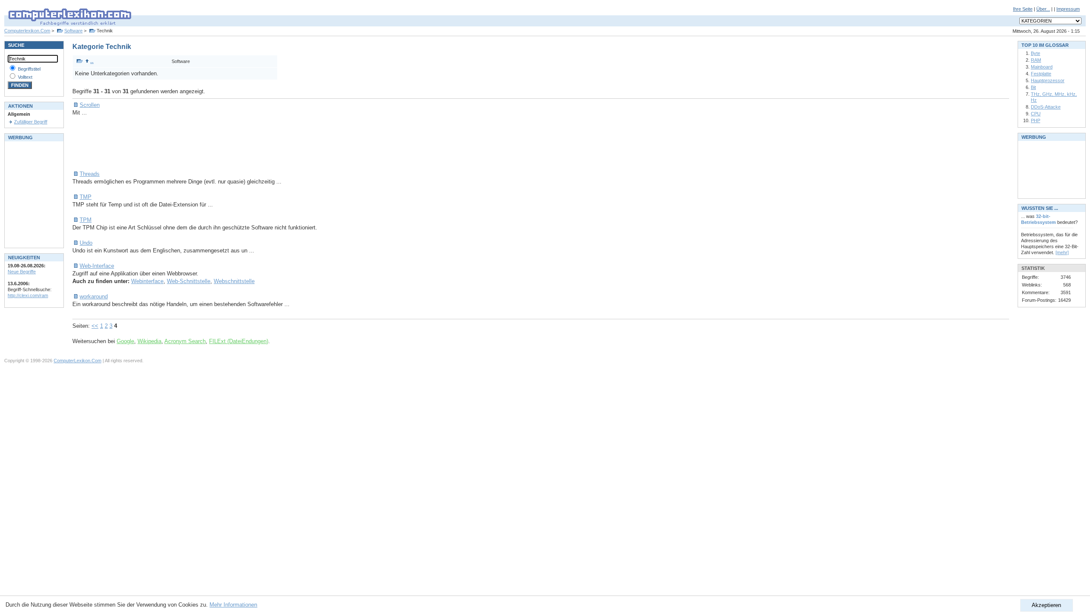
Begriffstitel (29, 69)
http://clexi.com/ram (28, 295)
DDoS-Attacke (1046, 106)
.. (92, 61)
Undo (86, 243)
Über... (1043, 8)
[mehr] (1062, 252)
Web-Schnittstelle (188, 281)
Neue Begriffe (22, 271)
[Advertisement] (227, 143)
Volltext (25, 77)
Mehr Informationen (233, 605)
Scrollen (90, 105)
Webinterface (147, 281)
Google (125, 341)
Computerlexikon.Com (27, 30)
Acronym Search (185, 341)
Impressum (1068, 8)
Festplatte (1041, 73)
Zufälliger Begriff (30, 121)
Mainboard (1042, 66)
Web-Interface (97, 266)
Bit (1033, 87)
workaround (94, 296)
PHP (1035, 120)
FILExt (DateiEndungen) (238, 341)
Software (73, 30)
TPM (86, 220)
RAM (1036, 60)
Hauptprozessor (1047, 80)
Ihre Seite (1023, 8)
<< (95, 326)
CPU (1036, 113)
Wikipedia (149, 341)
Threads (90, 174)
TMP (86, 197)
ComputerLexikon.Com (77, 360)
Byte (1035, 53)
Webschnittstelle (234, 281)
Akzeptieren (1046, 605)
